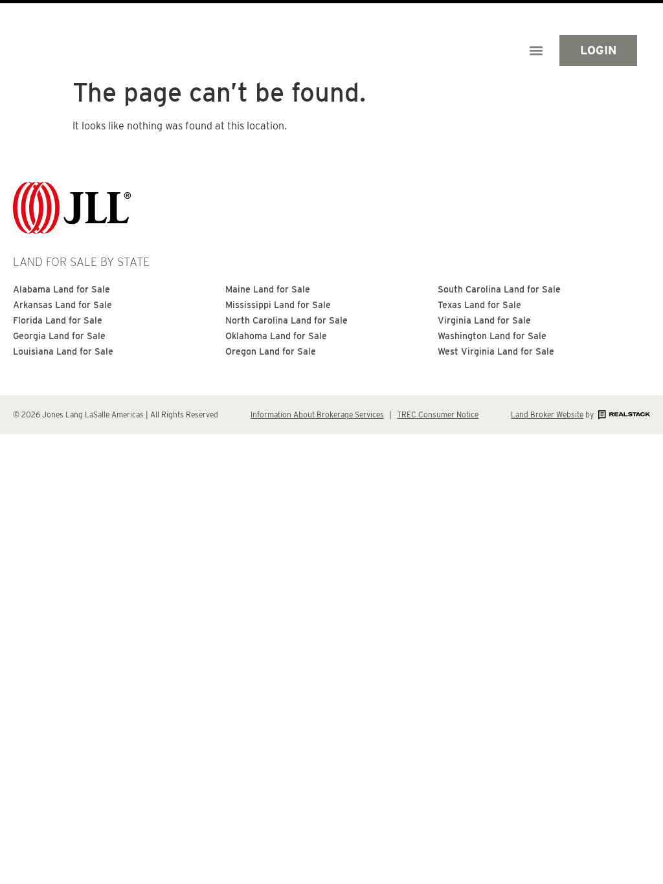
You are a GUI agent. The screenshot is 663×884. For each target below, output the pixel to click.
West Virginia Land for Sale (496, 351)
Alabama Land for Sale (61, 289)
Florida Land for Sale (57, 320)
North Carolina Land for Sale (286, 320)
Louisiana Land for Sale (63, 351)
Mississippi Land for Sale (278, 305)
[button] (535, 50)
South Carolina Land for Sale (499, 289)
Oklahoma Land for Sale (276, 336)
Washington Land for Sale (492, 336)
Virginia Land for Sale (484, 320)
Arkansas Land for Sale (62, 305)
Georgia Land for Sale (59, 336)
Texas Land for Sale (479, 305)
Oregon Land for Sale (270, 351)
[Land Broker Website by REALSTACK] (623, 414)
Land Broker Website (547, 414)
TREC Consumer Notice (437, 414)
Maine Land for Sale (267, 289)
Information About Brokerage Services (317, 414)
